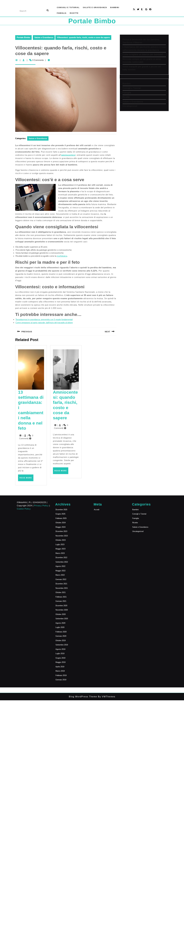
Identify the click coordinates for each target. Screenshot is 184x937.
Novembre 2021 (61, 588)
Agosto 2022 (60, 566)
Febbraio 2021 (61, 597)
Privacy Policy (41, 505)
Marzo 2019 (60, 671)
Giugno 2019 (60, 658)
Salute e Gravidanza (95, 7)
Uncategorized (130, 106)
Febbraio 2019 (61, 675)
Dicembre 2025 (61, 510)
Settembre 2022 (61, 562)
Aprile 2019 (59, 667)
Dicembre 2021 (61, 584)
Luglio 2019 (59, 654)
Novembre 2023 (61, 536)
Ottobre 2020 (60, 614)
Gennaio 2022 (60, 579)
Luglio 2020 (59, 627)
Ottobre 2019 (60, 640)
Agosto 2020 (60, 623)
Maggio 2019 (60, 662)
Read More (26, 479)
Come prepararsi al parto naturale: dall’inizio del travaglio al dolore (44, 322)
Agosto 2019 (60, 649)
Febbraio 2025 (61, 518)
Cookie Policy (24, 509)
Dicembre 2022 (61, 558)
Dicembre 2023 (61, 531)
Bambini (114, 7)
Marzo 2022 (60, 575)
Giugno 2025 (60, 514)
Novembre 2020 (61, 610)
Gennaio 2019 (60, 680)
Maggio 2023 (60, 549)
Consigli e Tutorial (68, 7)
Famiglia (62, 13)
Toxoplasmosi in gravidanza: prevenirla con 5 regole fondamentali (44, 319)
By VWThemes (106, 696)
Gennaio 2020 (60, 636)
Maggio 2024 (60, 527)
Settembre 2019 (61, 645)
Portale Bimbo (92, 21)
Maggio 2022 (60, 571)
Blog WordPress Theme (83, 696)
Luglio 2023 (59, 544)
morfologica (62, 256)
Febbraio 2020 (61, 632)
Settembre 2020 (61, 619)
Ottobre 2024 (60, 523)
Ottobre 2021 (60, 592)
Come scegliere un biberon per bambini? (143, 54)
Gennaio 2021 (60, 601)
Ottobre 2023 (60, 540)
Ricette (74, 13)
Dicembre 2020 (61, 606)
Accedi (96, 510)
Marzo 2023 (60, 553)
